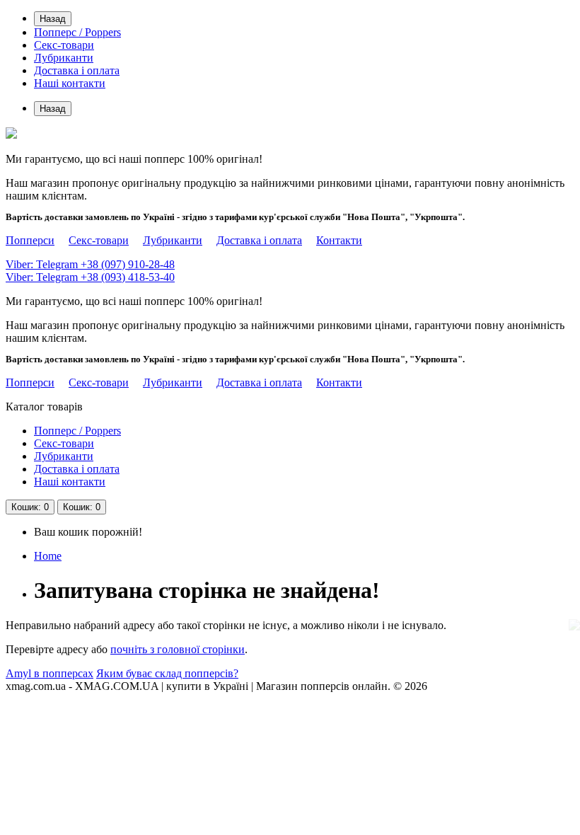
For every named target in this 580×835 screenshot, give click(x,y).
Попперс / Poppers (77, 32)
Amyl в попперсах (49, 673)
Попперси (30, 240)
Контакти (339, 240)
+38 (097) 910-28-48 (90, 264)
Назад (53, 18)
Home (48, 556)
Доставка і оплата (77, 70)
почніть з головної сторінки (177, 649)
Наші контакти (69, 83)
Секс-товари (64, 45)
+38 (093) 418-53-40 (90, 277)
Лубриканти (63, 58)
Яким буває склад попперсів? (167, 673)
